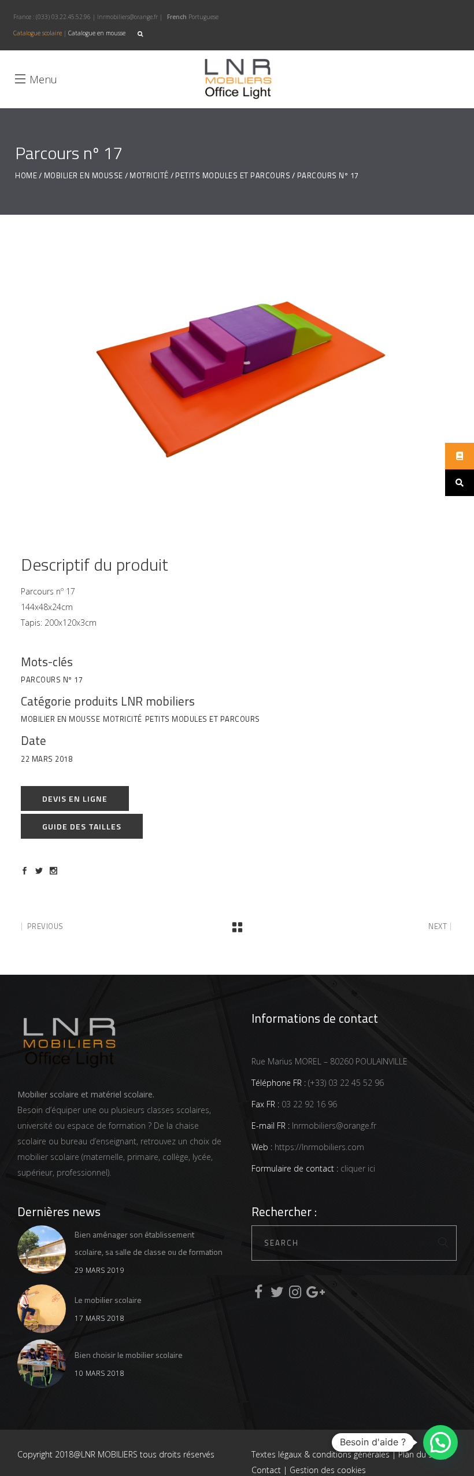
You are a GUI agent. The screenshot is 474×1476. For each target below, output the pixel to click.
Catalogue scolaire (37, 33)
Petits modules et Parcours (232, 175)
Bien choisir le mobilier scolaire (129, 1355)
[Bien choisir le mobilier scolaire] (41, 1363)
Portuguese (203, 17)
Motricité (149, 175)
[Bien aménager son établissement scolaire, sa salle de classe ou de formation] (41, 1249)
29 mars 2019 (99, 1270)
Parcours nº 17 (52, 679)
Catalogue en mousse (96, 33)
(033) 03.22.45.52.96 (63, 17)
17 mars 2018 (99, 1318)
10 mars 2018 (99, 1373)
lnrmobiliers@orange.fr (127, 17)
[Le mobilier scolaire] (41, 1308)
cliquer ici (356, 1168)
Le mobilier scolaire (108, 1300)
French (177, 17)
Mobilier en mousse (83, 175)
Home (26, 175)
